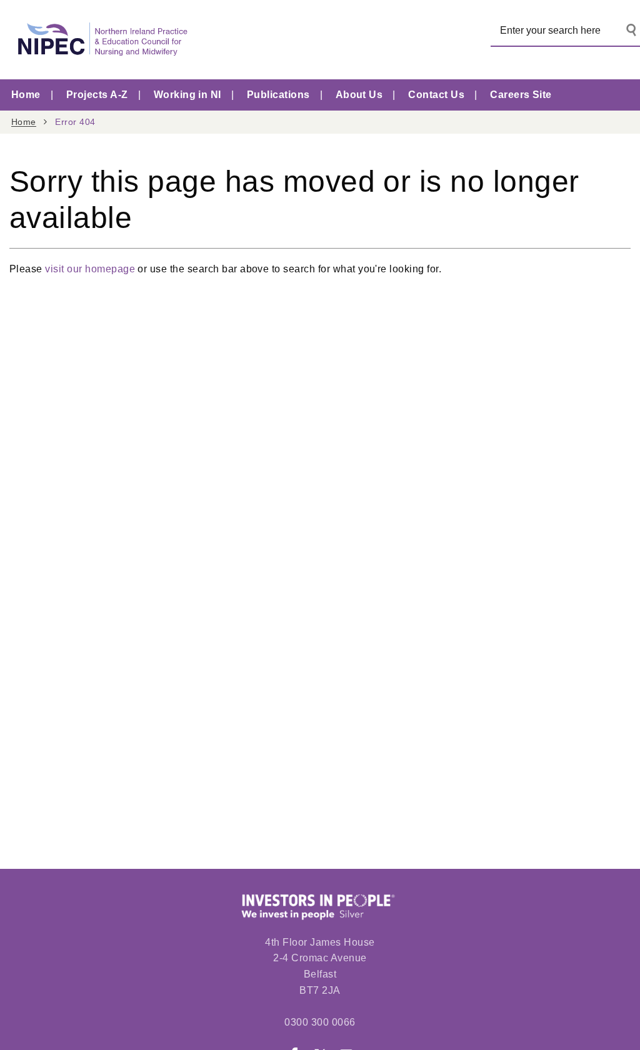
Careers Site (521, 94)
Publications (278, 94)
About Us (359, 94)
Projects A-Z (97, 94)
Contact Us (436, 94)
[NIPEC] (100, 39)
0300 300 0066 (319, 1022)
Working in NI (187, 94)
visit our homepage (90, 269)
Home (26, 94)
